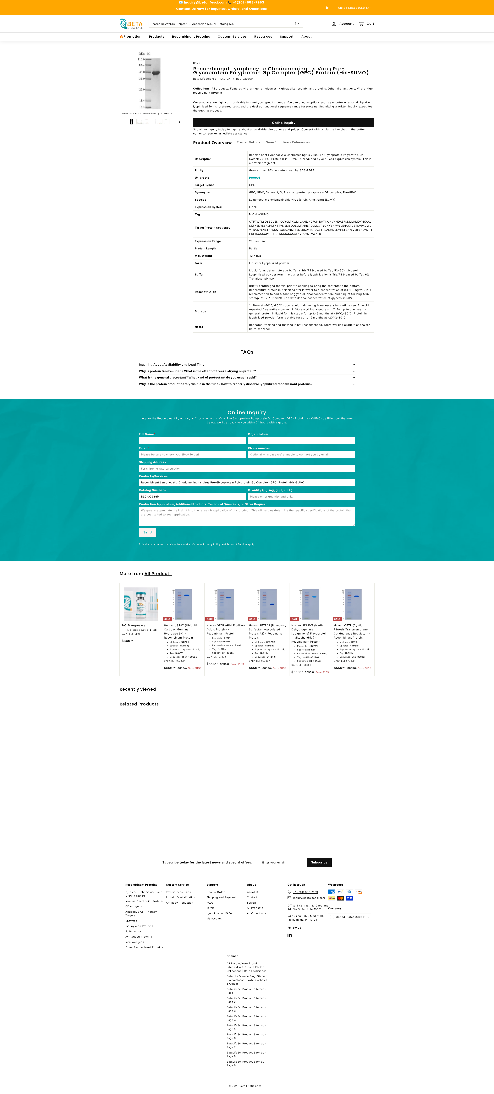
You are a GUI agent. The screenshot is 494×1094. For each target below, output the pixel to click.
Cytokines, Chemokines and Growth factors (143, 893)
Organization (258, 434)
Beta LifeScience (205, 78)
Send (147, 532)
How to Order (215, 892)
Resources (263, 36)
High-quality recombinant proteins (302, 88)
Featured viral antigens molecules (253, 88)
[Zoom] (150, 81)
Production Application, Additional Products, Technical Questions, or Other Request (203, 504)
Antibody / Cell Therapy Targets (141, 913)
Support (287, 36)
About (306, 36)
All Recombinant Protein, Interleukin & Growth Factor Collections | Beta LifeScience (246, 967)
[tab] (212, 143)
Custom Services (232, 36)
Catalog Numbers (152, 490)
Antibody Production (179, 902)
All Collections (256, 913)
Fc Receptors (134, 931)
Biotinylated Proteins (139, 926)
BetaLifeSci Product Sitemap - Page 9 (246, 1063)
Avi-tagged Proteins (138, 936)
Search (251, 902)
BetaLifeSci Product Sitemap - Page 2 (246, 1000)
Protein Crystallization (180, 897)
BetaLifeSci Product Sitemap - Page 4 (246, 1018)
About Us (253, 892)
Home (196, 63)
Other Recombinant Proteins (144, 947)
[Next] (177, 121)
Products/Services (153, 476)
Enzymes (131, 920)
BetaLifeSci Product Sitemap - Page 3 (246, 1009)
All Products (158, 573)
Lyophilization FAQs (219, 913)
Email (143, 448)
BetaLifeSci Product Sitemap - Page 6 (246, 1036)
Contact (252, 897)
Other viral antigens (341, 88)
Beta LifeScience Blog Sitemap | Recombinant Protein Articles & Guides (247, 980)
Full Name (146, 434)
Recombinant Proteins (191, 36)
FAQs (209, 902)
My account (214, 918)
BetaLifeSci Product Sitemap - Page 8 (246, 1054)
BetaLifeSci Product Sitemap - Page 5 (246, 1027)
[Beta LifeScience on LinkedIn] (290, 935)
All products (220, 88)
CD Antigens (133, 906)
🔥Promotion (130, 36)
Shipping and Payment (221, 897)
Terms (210, 907)
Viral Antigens (134, 942)
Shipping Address (152, 462)
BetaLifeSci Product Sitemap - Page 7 (246, 1045)
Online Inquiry (283, 123)
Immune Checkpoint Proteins (144, 901)
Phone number (259, 448)
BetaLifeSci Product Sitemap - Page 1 (246, 991)
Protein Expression (178, 892)
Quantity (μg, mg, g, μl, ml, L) (270, 490)
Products (156, 36)
